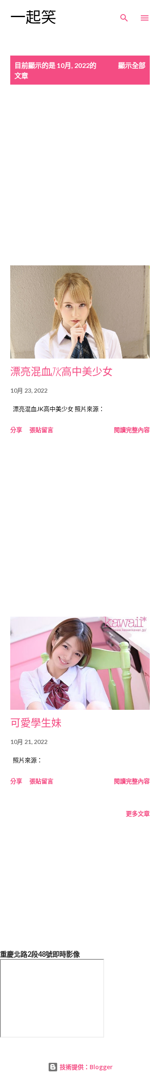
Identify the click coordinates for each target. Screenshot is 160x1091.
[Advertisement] (80, 185)
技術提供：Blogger (85, 1067)
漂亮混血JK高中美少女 (61, 372)
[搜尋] (124, 15)
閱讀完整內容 (132, 429)
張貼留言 (41, 429)
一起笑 (33, 18)
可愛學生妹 (35, 723)
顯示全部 (131, 65)
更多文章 (138, 813)
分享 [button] (16, 429)
